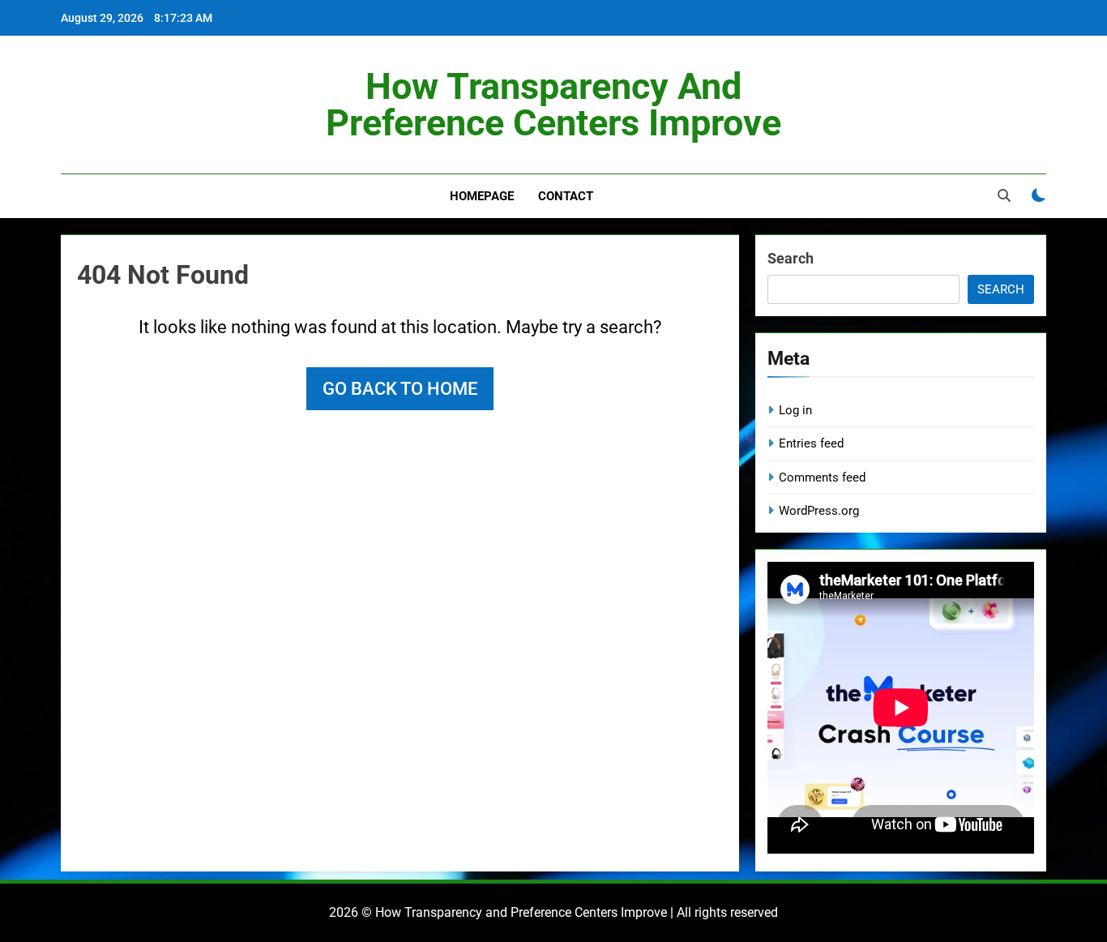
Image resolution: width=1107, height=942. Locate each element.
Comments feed (822, 477)
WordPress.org (819, 510)
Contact (565, 196)
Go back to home (400, 389)
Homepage (482, 196)
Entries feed (811, 443)
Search (790, 258)
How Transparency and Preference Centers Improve (553, 104)
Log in (795, 410)
